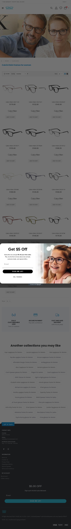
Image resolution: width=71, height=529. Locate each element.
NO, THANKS (17, 277)
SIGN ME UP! (17, 271)
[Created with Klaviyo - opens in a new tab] (35, 284)
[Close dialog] (70, 244)
